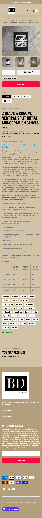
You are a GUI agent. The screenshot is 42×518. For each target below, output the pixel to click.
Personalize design (9, 78)
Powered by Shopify (29, 503)
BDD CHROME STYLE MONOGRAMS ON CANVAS (17, 21)
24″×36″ (8, 101)
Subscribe (21, 460)
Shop (9, 19)
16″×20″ (17, 96)
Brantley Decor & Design (14, 503)
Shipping (5, 131)
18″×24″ (27, 96)
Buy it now (21, 84)
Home (4, 19)
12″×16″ (7, 96)
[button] (5, 10)
